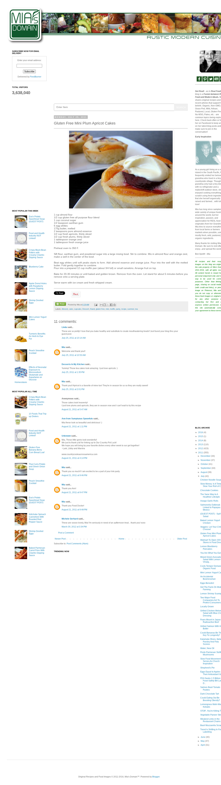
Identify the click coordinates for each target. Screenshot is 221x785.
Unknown (66, 436)
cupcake (77, 309)
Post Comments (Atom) (77, 543)
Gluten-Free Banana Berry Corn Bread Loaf (36, 450)
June (203, 737)
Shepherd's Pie (207, 668)
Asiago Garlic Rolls (209, 501)
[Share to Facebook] (111, 305)
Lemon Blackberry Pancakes (208, 547)
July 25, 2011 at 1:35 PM (73, 372)
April (203, 745)
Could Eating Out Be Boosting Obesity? (210, 699)
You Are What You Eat (210, 553)
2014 (201, 440)
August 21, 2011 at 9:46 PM (74, 475)
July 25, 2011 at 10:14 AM (74, 338)
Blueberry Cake (36, 267)
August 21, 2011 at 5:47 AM (74, 409)
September (206, 468)
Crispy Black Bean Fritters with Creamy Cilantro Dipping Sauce (37, 254)
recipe (123, 309)
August (204, 472)
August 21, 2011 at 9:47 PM (74, 492)
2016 (201, 432)
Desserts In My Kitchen (73, 364)
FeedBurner (35, 77)
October (205, 464)
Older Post (182, 539)
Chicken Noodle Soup (210, 480)
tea (136, 309)
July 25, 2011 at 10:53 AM (74, 355)
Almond (65, 309)
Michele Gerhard (70, 519)
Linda (64, 327)
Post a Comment (66, 533)
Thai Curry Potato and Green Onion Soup (37, 466)
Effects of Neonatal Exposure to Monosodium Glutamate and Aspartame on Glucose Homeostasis (30, 374)
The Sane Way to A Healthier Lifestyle (210, 495)
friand (92, 309)
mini (107, 309)
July (203, 476)
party (118, 309)
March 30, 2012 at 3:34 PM (74, 527)
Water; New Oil (207, 648)
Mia (63, 347)
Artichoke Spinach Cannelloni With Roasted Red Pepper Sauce (37, 518)
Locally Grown (207, 606)
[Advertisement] (121, 74)
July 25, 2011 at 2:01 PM (73, 389)
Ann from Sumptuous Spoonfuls (77, 418)
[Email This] (101, 305)
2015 (201, 436)
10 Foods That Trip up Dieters (37, 415)
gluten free (100, 309)
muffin (112, 309)
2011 (201, 452)
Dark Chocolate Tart (209, 694)
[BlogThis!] (104, 305)
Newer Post (60, 539)
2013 (201, 444)
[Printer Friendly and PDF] (60, 304)
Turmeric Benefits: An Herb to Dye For (37, 336)
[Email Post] (95, 305)
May (203, 741)
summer (130, 309)
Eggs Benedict (207, 583)
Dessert (85, 309)
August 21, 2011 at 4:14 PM (74, 458)
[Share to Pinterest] (114, 305)
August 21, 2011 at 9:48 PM (74, 509)
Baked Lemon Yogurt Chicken (210, 521)
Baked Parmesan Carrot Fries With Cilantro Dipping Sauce (37, 552)
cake (71, 309)
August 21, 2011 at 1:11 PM (74, 426)
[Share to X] (108, 305)
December (206, 456)
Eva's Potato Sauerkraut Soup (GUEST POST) (37, 219)
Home (121, 539)
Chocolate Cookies (209, 490)
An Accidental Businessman (208, 577)
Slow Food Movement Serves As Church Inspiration (210, 661)
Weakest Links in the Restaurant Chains (210, 720)
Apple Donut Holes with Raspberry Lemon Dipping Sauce (38, 287)
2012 (201, 448)
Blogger (156, 777)
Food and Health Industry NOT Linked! (37, 235)
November (206, 460)
